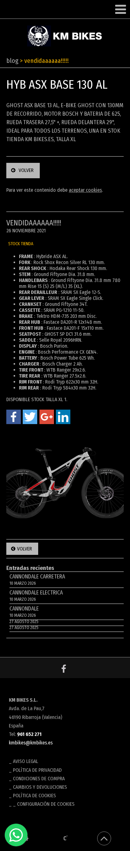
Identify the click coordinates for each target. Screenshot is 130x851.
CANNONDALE (24, 611)
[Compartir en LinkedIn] (63, 417)
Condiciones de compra (39, 779)
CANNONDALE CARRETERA (37, 579)
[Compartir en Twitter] (30, 417)
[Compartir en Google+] (46, 417)
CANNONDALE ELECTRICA (36, 595)
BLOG (12, 60)
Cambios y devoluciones (40, 787)
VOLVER (26, 170)
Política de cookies (34, 796)
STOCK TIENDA (20, 243)
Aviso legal (25, 761)
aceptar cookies (85, 190)
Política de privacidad (37, 770)
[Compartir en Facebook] (13, 417)
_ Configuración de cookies (43, 804)
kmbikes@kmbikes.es (31, 743)
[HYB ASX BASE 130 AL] (65, 479)
